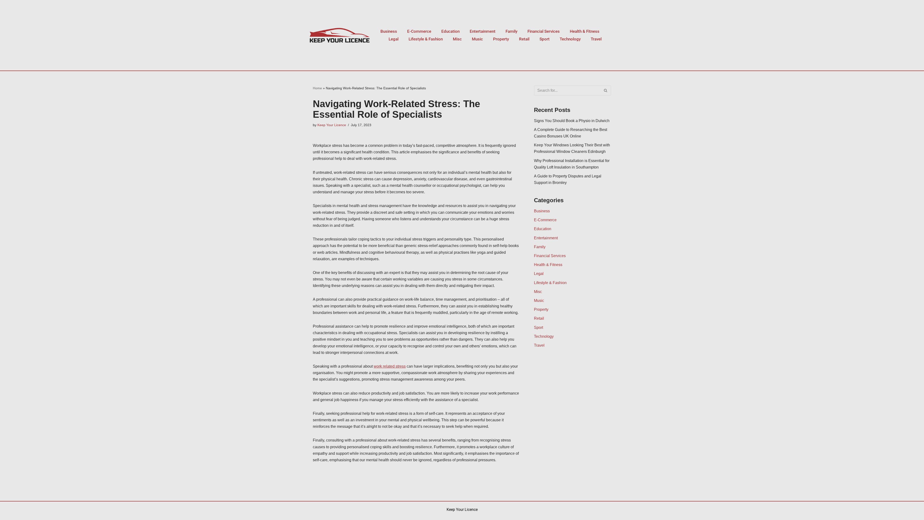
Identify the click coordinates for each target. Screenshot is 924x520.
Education (450, 31)
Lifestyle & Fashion (426, 39)
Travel (596, 39)
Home (317, 88)
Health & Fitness (584, 31)
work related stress (390, 366)
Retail (524, 39)
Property (501, 39)
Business (388, 31)
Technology (570, 39)
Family (511, 31)
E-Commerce (419, 31)
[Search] (605, 90)
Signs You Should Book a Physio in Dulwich (572, 121)
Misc (457, 39)
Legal (393, 39)
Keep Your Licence (331, 125)
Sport (544, 39)
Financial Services (543, 31)
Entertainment (482, 31)
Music (477, 39)
